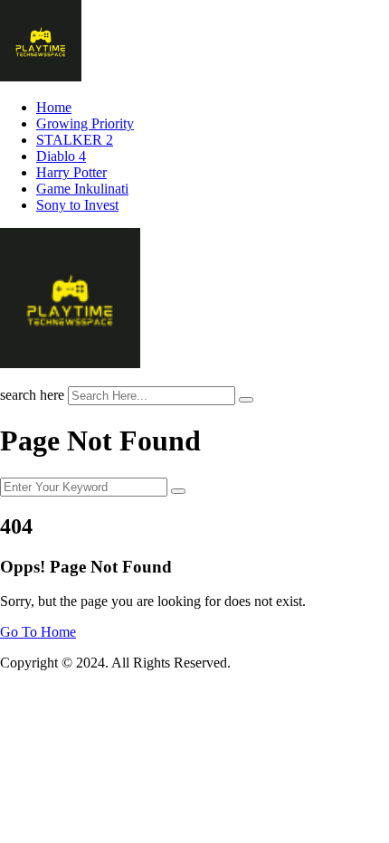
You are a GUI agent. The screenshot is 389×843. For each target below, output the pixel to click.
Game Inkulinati (82, 188)
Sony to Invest (77, 205)
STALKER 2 (74, 139)
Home (53, 107)
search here (32, 395)
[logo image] (70, 363)
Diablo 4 (61, 156)
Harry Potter (71, 172)
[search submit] (246, 400)
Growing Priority (85, 123)
